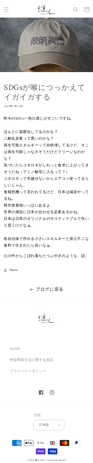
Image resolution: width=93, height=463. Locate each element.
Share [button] (13, 270)
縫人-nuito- (40, 460)
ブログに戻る (49, 289)
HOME (15, 349)
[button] (6, 9)
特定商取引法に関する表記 (31, 360)
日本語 (44, 425)
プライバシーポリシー (28, 371)
